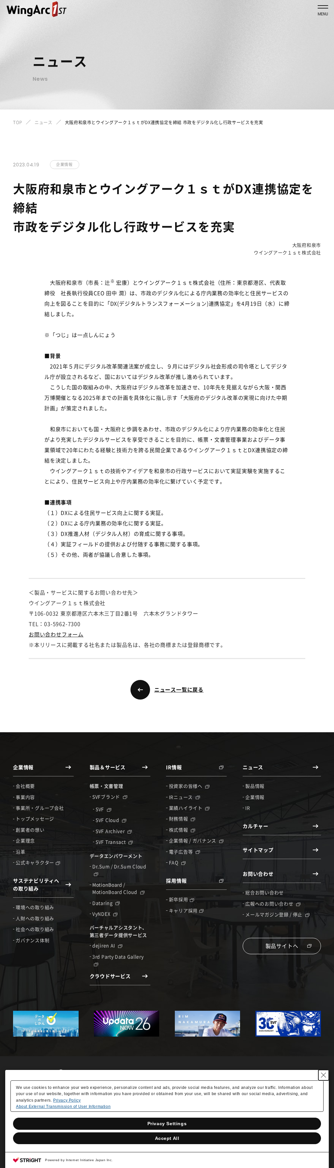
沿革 (20, 851)
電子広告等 (181, 851)
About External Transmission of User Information (63, 1106)
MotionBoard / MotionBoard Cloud (115, 888)
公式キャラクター (35, 862)
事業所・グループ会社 (40, 807)
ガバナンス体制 (32, 940)
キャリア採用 (183, 910)
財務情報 (179, 818)
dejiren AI (104, 945)
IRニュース (181, 797)
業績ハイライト (186, 807)
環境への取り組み (35, 907)
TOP (17, 122)
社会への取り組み (35, 929)
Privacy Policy (67, 1100)
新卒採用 (178, 899)
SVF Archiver (111, 831)
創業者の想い (30, 829)
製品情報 (255, 786)
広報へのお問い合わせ (270, 903)
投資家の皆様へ (186, 786)
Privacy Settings (167, 1123)
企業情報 (255, 797)
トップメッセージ (35, 818)
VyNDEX (102, 913)
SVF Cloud (108, 820)
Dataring (103, 903)
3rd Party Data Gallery (118, 956)
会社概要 (25, 786)
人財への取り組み (35, 918)
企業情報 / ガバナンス (193, 840)
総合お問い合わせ (264, 892)
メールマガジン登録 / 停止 (274, 914)
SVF (100, 809)
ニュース (44, 122)
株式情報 (179, 829)
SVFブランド (106, 796)
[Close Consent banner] (323, 1075)
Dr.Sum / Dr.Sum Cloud (119, 866)
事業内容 (25, 797)
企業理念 (25, 840)
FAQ (174, 862)
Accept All (167, 1138)
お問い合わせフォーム (56, 634)
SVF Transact (111, 841)
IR (247, 807)
